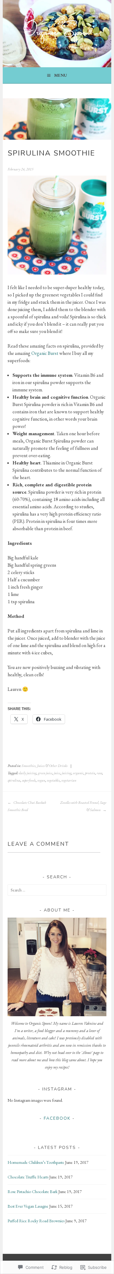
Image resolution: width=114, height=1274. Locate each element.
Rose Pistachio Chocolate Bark (32, 1191)
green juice (45, 773)
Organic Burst (44, 353)
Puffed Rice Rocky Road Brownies (36, 1220)
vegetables (53, 780)
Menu (60, 75)
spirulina (14, 780)
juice (57, 773)
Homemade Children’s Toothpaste (36, 1162)
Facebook (57, 1118)
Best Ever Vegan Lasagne (28, 1206)
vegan (41, 780)
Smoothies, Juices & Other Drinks (44, 765)
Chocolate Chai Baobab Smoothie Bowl (27, 806)
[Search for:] (57, 890)
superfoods (29, 780)
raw (99, 773)
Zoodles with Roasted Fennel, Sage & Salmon (83, 806)
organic (78, 773)
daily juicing (27, 773)
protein (90, 773)
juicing (66, 773)
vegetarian (68, 780)
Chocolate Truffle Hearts (28, 1177)
